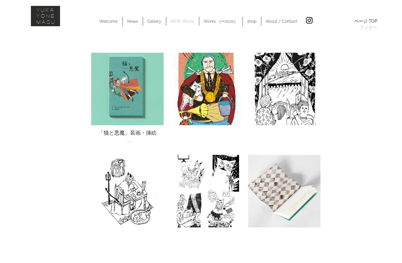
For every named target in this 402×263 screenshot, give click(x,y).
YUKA (45, 9)
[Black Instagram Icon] (309, 20)
